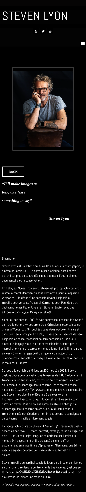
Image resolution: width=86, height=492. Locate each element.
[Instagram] (50, 31)
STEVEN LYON (35, 16)
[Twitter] (43, 31)
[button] (83, 43)
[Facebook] (36, 31)
